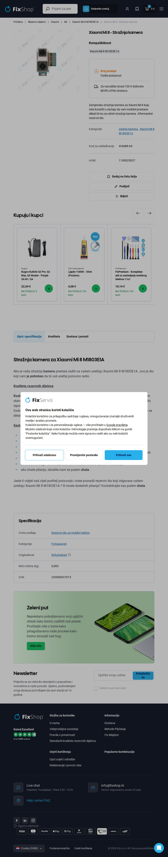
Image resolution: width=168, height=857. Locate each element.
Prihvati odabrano (44, 455)
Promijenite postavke (84, 455)
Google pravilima (117, 425)
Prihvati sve (123, 455)
